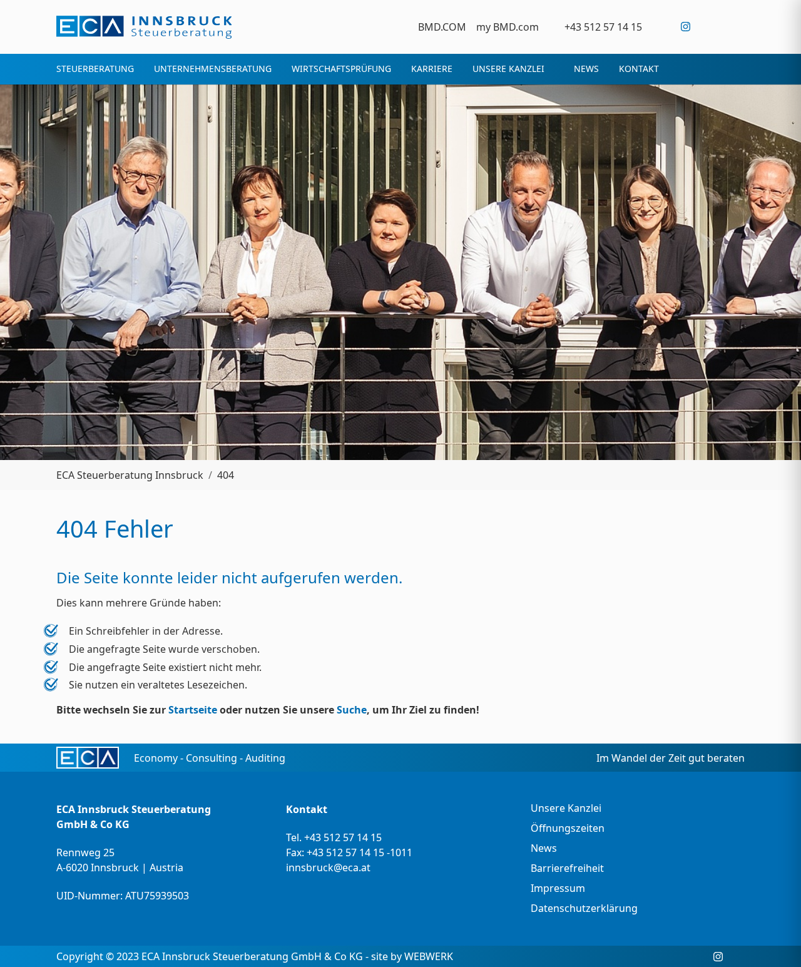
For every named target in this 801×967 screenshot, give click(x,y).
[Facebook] (660, 26)
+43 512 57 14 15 (343, 837)
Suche (352, 710)
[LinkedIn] (711, 26)
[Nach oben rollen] (773, 939)
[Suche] (737, 26)
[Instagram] (685, 26)
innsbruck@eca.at (328, 867)
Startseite (192, 710)
